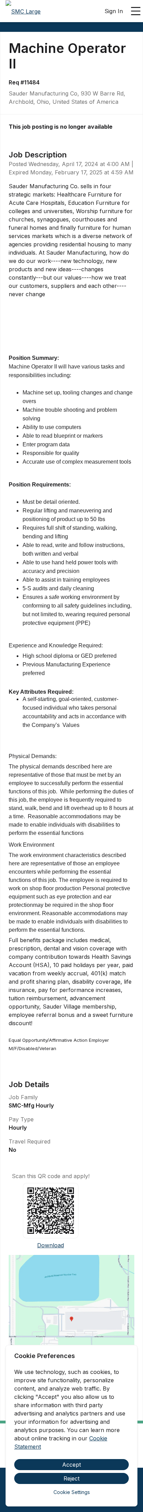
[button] (71, 1321)
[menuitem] (23, 11)
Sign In (113, 11)
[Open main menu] (135, 11)
